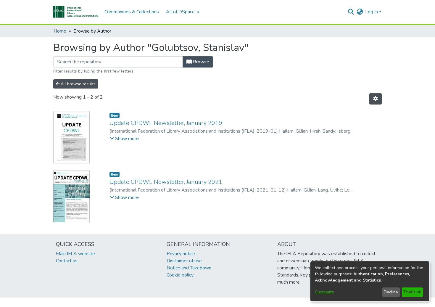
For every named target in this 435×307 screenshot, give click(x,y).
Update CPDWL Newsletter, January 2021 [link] (165, 182)
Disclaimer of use (184, 261)
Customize (324, 292)
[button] (76, 12)
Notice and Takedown (189, 268)
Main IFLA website (75, 253)
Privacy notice (181, 253)
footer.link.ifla (191, 302)
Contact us (67, 261)
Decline (391, 292)
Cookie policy (180, 275)
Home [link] (60, 31)
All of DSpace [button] (180, 12)
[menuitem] (182, 12)
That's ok (412, 292)
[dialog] (370, 281)
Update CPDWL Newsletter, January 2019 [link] (165, 123)
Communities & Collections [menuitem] (131, 12)
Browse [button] (200, 62)
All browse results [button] (77, 84)
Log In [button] (372, 12)
